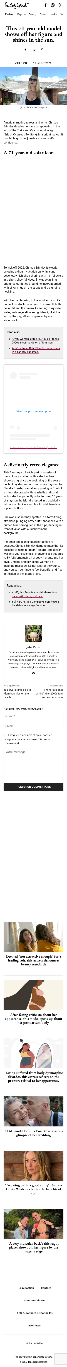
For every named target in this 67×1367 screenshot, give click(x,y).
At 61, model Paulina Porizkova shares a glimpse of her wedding (33, 1133)
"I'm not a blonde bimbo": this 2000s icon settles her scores (49, 693)
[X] (33, 49)
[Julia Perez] (33, 633)
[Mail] (33, 672)
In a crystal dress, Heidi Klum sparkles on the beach (17, 693)
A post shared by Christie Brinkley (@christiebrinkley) (37, 447)
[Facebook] (45, 5)
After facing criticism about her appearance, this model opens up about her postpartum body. (33, 1018)
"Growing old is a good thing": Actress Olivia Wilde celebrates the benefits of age (33, 1189)
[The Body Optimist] (16, 5)
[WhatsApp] (41, 49)
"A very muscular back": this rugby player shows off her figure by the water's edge (33, 1247)
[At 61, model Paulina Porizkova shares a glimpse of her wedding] (33, 1111)
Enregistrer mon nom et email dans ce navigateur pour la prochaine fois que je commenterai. (28, 739)
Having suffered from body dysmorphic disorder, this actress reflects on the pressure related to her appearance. (33, 1076)
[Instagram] (53, 5)
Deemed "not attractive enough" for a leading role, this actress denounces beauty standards (33, 960)
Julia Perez (21, 62)
